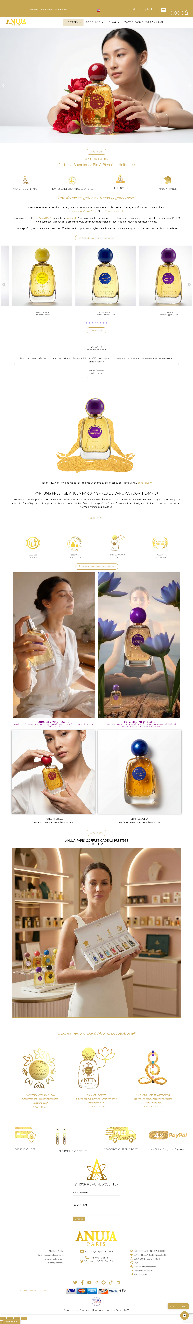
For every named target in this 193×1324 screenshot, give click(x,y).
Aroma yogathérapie (80, 211)
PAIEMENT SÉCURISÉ (25, 1149)
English (104, 10)
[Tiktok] (111, 1282)
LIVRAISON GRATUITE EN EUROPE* (120, 1149)
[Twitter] (75, 1282)
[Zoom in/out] (24, 1318)
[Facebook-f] (82, 1282)
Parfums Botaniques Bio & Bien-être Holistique (96, 164)
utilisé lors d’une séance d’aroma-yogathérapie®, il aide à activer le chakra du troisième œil (53, 724)
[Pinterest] (103, 1282)
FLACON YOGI (120, 188)
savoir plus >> (145, 482)
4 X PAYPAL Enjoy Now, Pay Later (168, 1149)
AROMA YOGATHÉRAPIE (25, 188)
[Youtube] (89, 1282)
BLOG (112, 22)
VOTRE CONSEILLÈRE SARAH (143, 22)
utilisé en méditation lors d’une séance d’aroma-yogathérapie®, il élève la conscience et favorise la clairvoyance (139, 724)
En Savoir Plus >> (39, 1107)
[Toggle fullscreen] (17, 1318)
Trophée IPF (72, 218)
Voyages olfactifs (114, 211)
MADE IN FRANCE (168, 188)
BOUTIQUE (93, 22)
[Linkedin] (118, 1282)
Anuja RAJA (44, 218)
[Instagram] (96, 1282)
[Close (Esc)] (3, 1318)
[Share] (10, 1318)
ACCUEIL (72, 22)
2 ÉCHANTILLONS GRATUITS (72, 1151)
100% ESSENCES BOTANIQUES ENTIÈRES (72, 188)
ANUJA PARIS (96, 159)
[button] (163, 10)
